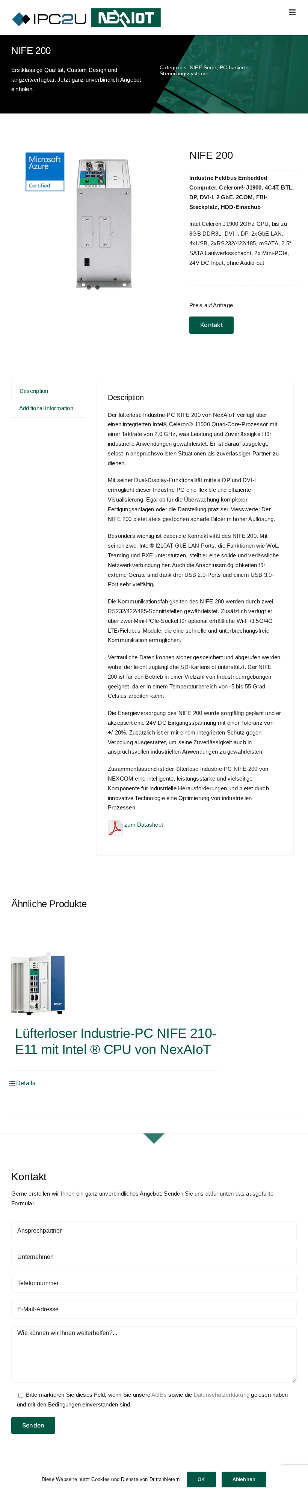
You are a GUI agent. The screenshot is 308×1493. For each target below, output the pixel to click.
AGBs (159, 1394)
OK (201, 1479)
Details (26, 1083)
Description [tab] (34, 391)
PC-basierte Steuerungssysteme (204, 70)
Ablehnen (244, 1479)
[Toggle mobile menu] (293, 12)
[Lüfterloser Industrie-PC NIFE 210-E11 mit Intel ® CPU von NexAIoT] (38, 983)
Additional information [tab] (46, 408)
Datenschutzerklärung (222, 1394)
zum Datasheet (143, 824)
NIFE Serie (203, 67)
